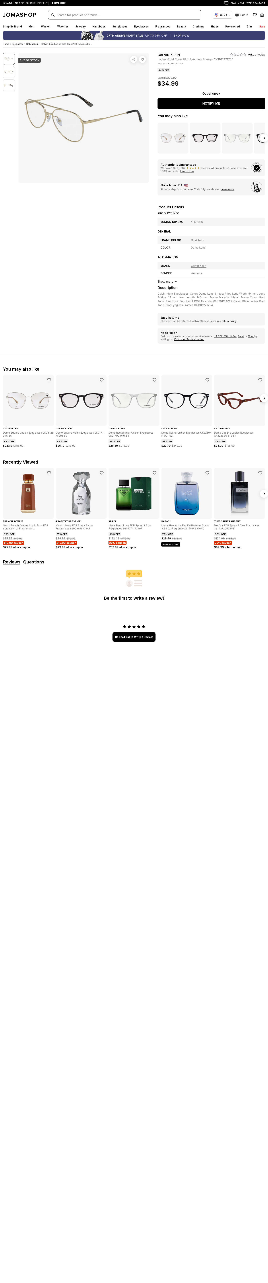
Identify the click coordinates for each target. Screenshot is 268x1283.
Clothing (198, 26)
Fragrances (162, 26)
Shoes (214, 26)
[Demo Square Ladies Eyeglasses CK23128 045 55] (49, 379)
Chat (251, 336)
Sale (262, 26)
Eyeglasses (141, 26)
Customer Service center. (189, 339)
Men (31, 26)
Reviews (11, 562)
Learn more (187, 171)
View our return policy (224, 321)
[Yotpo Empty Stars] (238, 54)
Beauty (181, 26)
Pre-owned (232, 26)
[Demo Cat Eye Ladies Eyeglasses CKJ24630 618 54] (260, 379)
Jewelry (80, 26)
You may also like (173, 116)
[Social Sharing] (133, 59)
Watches (63, 26)
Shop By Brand (12, 26)
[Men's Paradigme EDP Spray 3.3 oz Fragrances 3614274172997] (154, 472)
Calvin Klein (32, 44)
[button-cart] (262, 15)
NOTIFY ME (211, 103)
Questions (33, 562)
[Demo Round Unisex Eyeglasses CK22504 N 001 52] (207, 379)
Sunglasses (119, 26)
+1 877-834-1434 (225, 336)
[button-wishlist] (255, 15)
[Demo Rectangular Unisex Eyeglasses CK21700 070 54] (154, 379)
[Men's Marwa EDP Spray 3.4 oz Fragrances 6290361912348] (101, 472)
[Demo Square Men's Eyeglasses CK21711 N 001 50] (101, 379)
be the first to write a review (134, 636)
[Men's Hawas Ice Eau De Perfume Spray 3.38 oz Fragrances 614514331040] (207, 472)
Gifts (249, 26)
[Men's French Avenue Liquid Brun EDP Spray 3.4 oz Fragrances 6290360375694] (49, 472)
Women (46, 26)
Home (6, 44)
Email (241, 336)
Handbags (99, 26)
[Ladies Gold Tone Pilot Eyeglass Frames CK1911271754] (142, 59)
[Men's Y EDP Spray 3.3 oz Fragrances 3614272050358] (260, 472)
